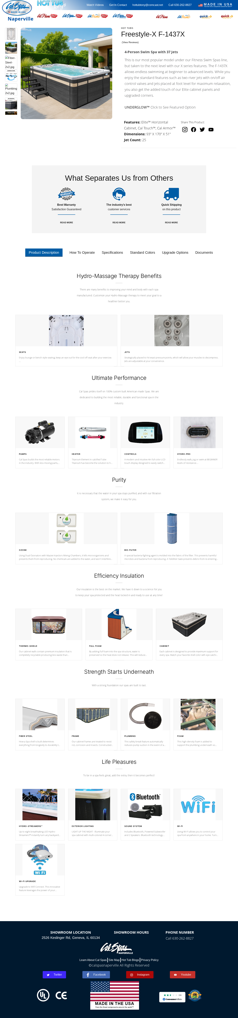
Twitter (58, 974)
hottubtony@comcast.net (147, 4)
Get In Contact (118, 4)
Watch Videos (95, 4)
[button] (162, 16)
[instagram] (185, 129)
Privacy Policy (150, 960)
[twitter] (202, 130)
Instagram (143, 974)
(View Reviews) (130, 42)
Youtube (186, 974)
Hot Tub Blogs (130, 960)
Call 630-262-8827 (180, 4)
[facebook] (194, 130)
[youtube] (211, 129)
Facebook (99, 974)
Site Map (114, 960)
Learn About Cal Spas (93, 960)
